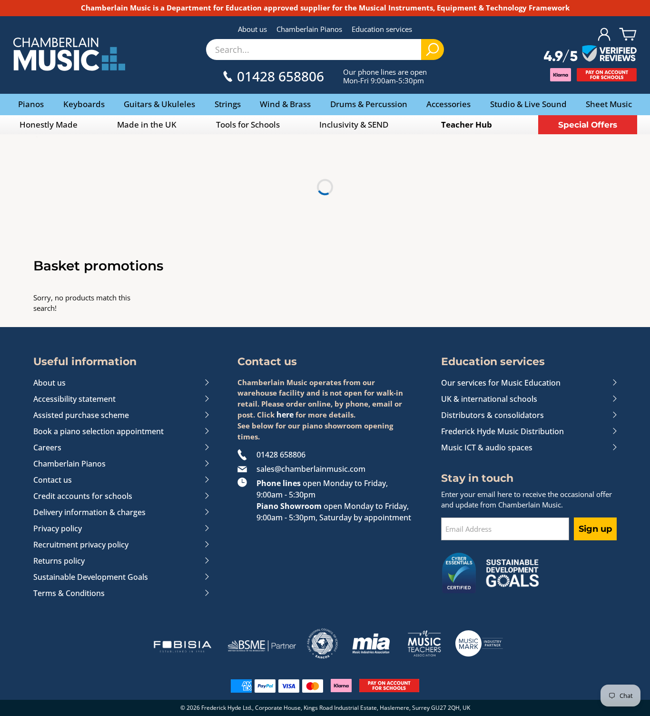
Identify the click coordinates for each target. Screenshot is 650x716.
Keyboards (84, 104)
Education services (382, 29)
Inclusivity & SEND (353, 124)
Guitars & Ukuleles (159, 104)
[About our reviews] (590, 54)
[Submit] (432, 49)
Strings (228, 104)
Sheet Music (609, 104)
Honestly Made (49, 124)
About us (252, 29)
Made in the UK (147, 124)
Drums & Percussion (368, 104)
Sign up (595, 529)
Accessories (448, 104)
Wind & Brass (285, 104)
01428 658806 (280, 454)
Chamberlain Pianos (309, 29)
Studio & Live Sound (528, 104)
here (285, 414)
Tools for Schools (248, 124)
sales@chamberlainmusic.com (310, 469)
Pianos (31, 104)
